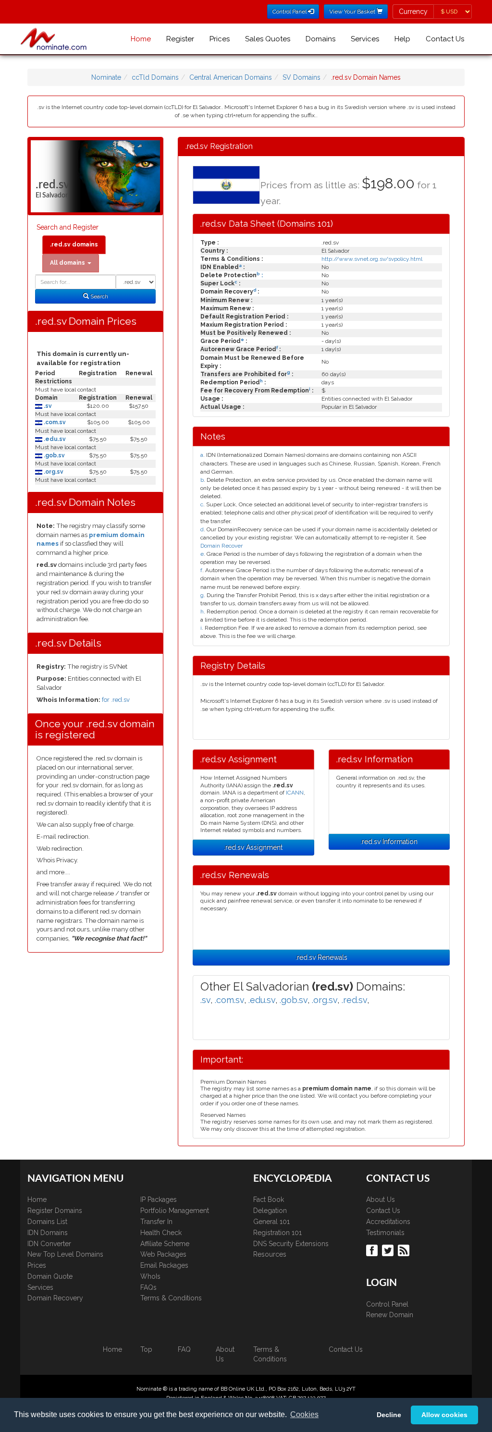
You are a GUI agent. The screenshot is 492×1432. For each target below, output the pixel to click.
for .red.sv (116, 699)
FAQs (148, 1287)
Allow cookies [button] (444, 1415)
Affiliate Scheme (164, 1244)
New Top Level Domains (65, 1254)
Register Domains (54, 1210)
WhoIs (150, 1276)
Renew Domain (389, 1315)
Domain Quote (50, 1276)
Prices (219, 39)
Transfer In (156, 1221)
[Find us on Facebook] (373, 1250)
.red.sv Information (389, 841)
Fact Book (268, 1199)
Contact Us (445, 39)
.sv (47, 406)
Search (98, 296)
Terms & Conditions (171, 1298)
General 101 (271, 1221)
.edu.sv (54, 439)
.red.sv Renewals (321, 957)
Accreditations (388, 1221)
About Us (380, 1199)
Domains (320, 39)
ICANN (295, 792)
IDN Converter (49, 1244)
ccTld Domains (155, 77)
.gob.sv (53, 455)
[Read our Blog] (405, 1250)
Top (146, 1349)
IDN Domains (47, 1232)
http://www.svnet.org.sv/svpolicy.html (371, 259)
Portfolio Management (174, 1210)
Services (365, 39)
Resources (269, 1254)
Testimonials (385, 1232)
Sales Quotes (267, 39)
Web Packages (163, 1254)
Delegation (270, 1210)
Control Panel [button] (290, 11)
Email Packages (164, 1265)
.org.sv (52, 471)
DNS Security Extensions (291, 1244)
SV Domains (301, 77)
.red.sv (354, 1000)
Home (141, 39)
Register (180, 39)
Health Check (161, 1232)
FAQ (184, 1349)
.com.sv (54, 422)
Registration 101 (277, 1232)
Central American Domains (230, 77)
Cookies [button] (304, 1414)
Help (402, 39)
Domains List (47, 1221)
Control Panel (387, 1304)
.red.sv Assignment (253, 847)
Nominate (106, 77)
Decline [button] (389, 1415)
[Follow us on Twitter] (389, 1250)
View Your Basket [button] (353, 11)
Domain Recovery (55, 1298)
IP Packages (158, 1199)
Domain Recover (221, 545)
